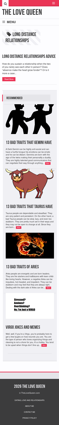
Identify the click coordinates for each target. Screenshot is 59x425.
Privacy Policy (29, 418)
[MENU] (52, 3)
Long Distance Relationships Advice (29, 56)
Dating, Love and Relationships (29, 400)
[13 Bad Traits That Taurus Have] (30, 201)
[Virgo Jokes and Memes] (30, 322)
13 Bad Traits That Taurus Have (29, 206)
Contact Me (29, 412)
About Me (29, 406)
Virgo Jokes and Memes (23, 327)
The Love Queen (22, 12)
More (47, 163)
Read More (8, 79)
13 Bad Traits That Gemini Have (29, 142)
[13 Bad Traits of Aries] (30, 261)
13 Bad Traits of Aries (22, 266)
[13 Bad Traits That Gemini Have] (30, 137)
